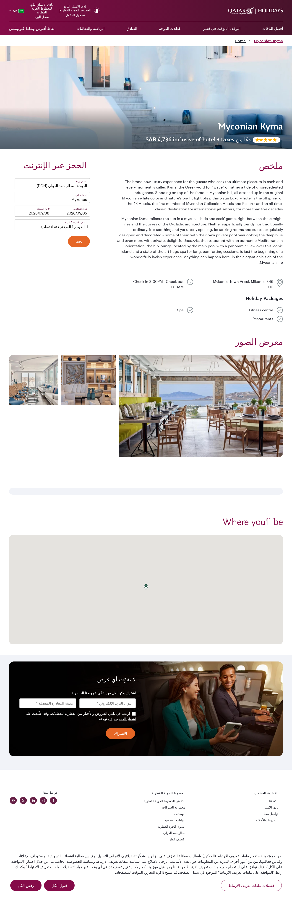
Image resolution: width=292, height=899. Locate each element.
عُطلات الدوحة (170, 28)
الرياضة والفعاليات (90, 28)
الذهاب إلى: (81, 195)
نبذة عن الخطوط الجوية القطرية (164, 801)
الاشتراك (120, 733)
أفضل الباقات (272, 28)
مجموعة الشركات (173, 807)
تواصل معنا (271, 814)
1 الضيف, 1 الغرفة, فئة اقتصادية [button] (64, 227)
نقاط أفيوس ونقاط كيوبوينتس (32, 28)
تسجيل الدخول (75, 15)
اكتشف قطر (177, 839)
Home (240, 41)
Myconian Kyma (268, 41)
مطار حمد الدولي (174, 833)
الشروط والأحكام (267, 820)
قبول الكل (59, 885)
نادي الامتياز (270, 807)
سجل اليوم (41, 17)
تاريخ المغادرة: (80, 208)
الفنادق (132, 28)
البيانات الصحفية (174, 820)
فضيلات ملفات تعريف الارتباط (251, 885)
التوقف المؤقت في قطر (221, 28)
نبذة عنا (273, 801)
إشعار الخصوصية (123, 719)
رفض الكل (26, 885)
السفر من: (81, 181)
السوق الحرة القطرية (171, 826)
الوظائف (179, 814)
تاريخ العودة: (43, 208)
